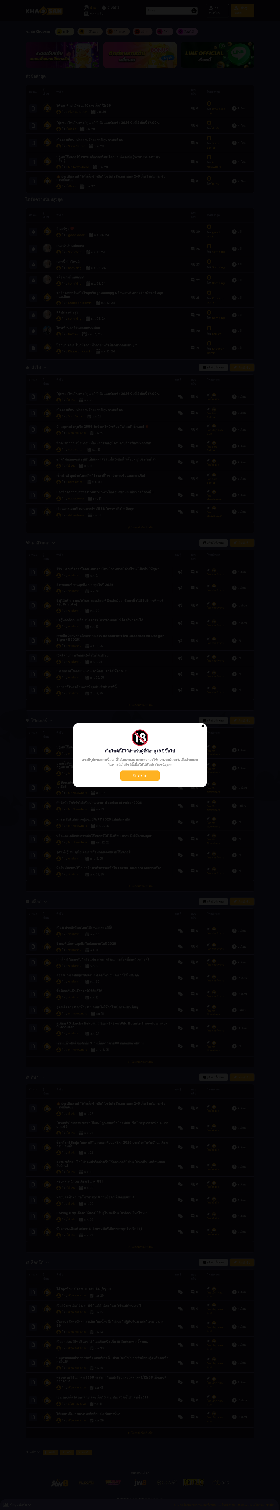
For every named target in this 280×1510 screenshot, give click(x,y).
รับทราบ (140, 775)
